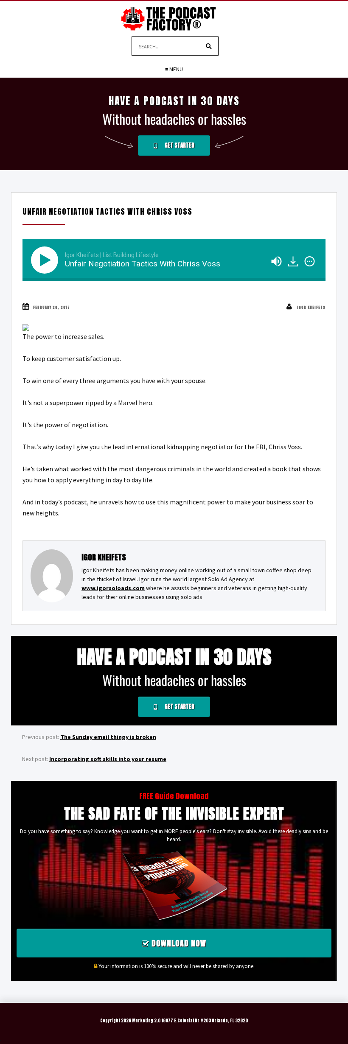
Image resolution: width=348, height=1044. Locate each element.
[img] (309, 261)
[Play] (46, 260)
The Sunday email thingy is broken (108, 737)
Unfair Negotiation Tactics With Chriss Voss (107, 211)
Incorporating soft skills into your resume (107, 759)
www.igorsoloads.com (113, 588)
